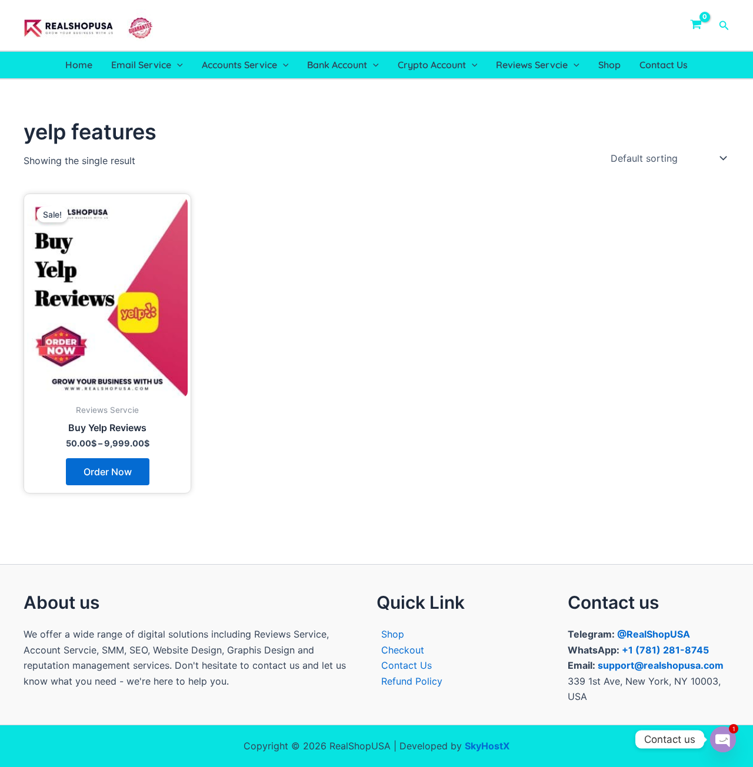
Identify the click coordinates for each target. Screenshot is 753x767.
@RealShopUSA (653, 634)
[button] (724, 25)
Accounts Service (239, 65)
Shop (609, 65)
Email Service (141, 65)
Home (78, 65)
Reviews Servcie (532, 65)
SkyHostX (487, 746)
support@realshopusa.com (661, 665)
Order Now (108, 472)
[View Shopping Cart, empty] (696, 25)
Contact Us (663, 65)
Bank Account (337, 65)
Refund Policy (411, 681)
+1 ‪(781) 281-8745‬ (665, 650)
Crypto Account (432, 65)
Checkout (402, 650)
